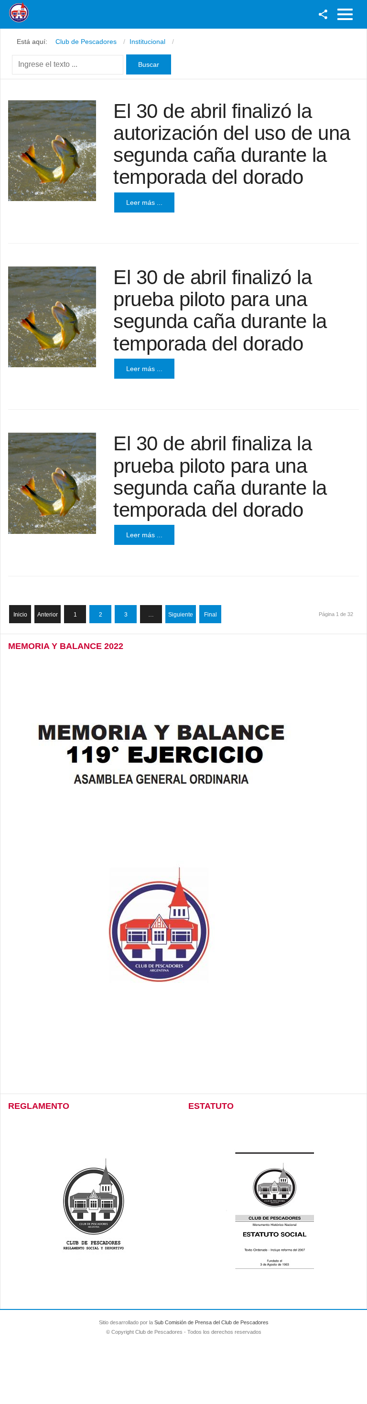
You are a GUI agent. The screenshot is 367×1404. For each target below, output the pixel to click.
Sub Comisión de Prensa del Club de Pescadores (211, 1322)
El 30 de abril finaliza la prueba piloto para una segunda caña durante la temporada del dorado (220, 476)
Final (210, 614)
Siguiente (180, 614)
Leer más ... (144, 202)
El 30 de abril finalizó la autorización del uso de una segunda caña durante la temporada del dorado (231, 144)
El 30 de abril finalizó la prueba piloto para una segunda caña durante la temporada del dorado (220, 310)
